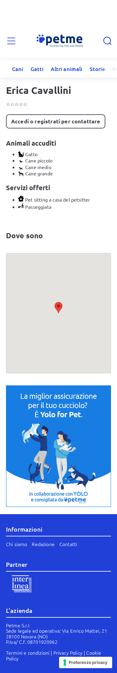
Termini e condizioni (28, 652)
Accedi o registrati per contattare (55, 121)
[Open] (11, 41)
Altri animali (66, 68)
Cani (17, 68)
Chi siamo (16, 544)
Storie (97, 68)
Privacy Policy (67, 652)
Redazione (43, 544)
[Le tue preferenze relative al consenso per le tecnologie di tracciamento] (85, 662)
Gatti (37, 68)
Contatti (68, 544)
